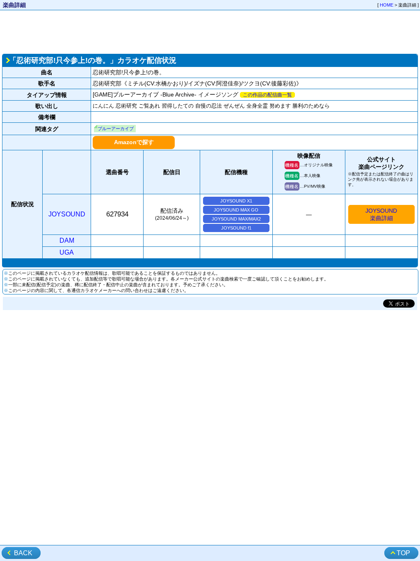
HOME (386, 4)
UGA (66, 252)
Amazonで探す (134, 142)
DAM (66, 240)
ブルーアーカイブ (116, 128)
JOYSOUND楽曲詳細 (381, 214)
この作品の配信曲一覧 (267, 94)
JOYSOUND (66, 214)
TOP (403, 553)
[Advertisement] (210, 31)
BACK (23, 553)
